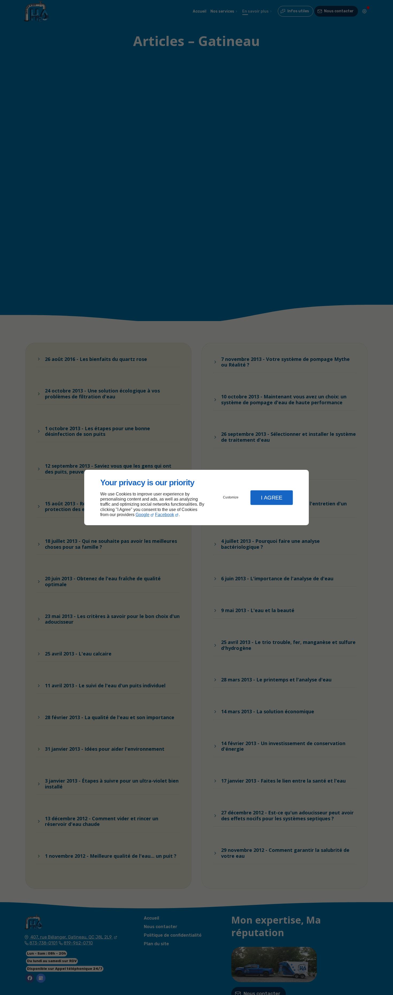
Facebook (164, 514)
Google (142, 514)
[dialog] (196, 497)
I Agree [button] (271, 498)
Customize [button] (230, 497)
